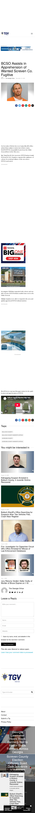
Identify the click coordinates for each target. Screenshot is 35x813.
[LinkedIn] (20, 592)
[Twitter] (19, 105)
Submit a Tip (5, 718)
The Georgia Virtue (10, 78)
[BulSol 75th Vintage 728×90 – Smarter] (17, 48)
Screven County (7, 438)
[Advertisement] (17, 15)
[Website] (22, 592)
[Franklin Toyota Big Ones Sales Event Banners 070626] (13, 253)
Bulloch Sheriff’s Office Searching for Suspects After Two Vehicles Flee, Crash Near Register (16, 514)
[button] (32, 692)
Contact (4, 715)
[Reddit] (29, 105)
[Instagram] (17, 592)
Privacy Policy (6, 722)
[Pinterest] (23, 105)
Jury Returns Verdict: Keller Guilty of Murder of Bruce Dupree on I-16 (16, 581)
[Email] (32, 105)
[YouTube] (12, 592)
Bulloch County (7, 431)
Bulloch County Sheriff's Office (12, 435)
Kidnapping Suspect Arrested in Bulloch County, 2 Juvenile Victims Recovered (15, 479)
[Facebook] (16, 105)
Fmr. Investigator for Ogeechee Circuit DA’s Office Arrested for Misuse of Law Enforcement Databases (17, 548)
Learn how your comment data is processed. (17, 652)
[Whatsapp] (26, 105)
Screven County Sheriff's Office (12, 441)
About (3, 711)
